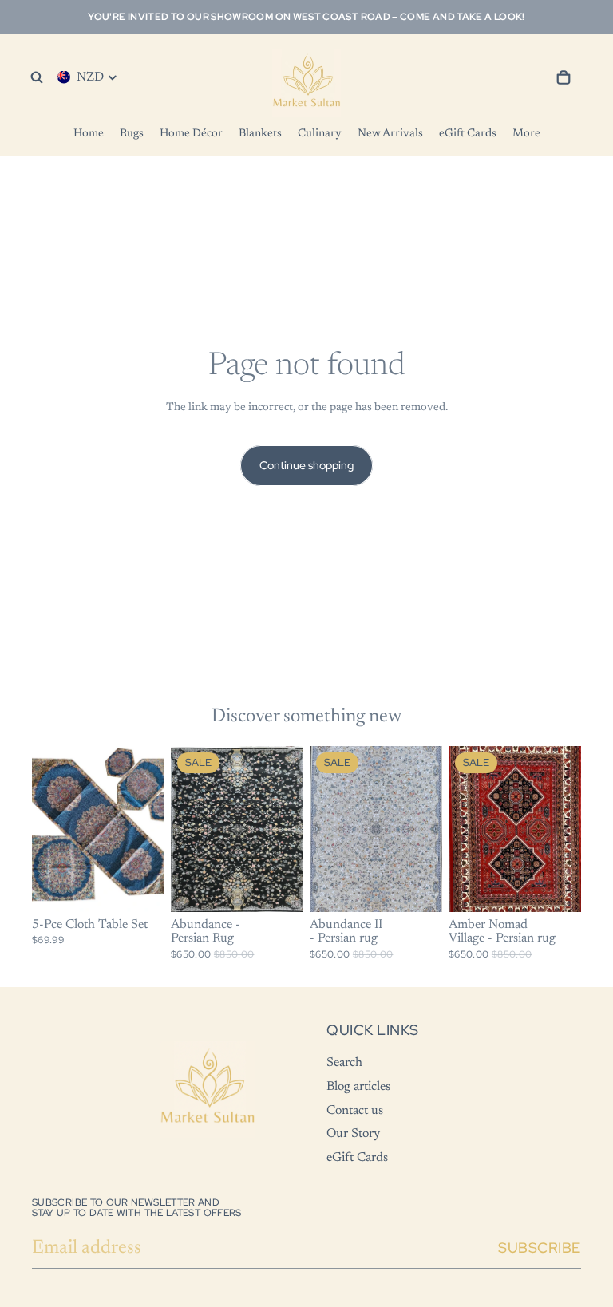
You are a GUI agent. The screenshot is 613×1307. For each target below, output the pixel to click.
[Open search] (36, 77)
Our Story (353, 1133)
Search (344, 1062)
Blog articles (358, 1086)
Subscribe (539, 1247)
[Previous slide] (44, 829)
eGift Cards (357, 1157)
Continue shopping (306, 465)
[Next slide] (152, 829)
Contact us (354, 1110)
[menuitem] (526, 134)
